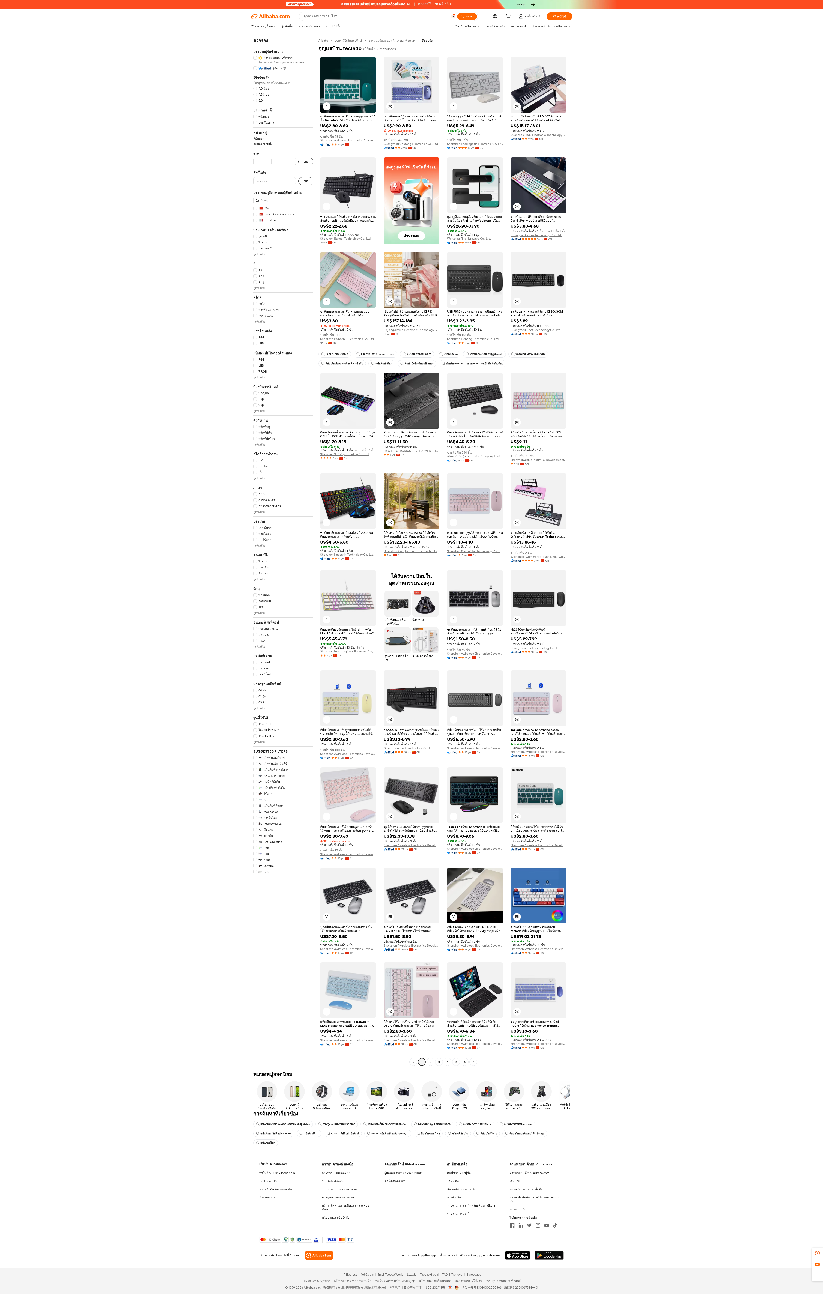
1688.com (367, 1274)
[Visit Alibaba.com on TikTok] (555, 1225)
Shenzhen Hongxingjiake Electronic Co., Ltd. (348, 651)
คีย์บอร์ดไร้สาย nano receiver (378, 354)
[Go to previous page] (413, 1062)
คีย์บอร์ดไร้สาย (489, 1133)
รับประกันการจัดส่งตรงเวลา (340, 1189)
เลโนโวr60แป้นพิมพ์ (337, 354)
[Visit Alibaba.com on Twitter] (529, 1225)
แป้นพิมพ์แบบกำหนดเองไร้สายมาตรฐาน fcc (285, 1124)
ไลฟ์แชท (453, 1181)
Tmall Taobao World (390, 1274)
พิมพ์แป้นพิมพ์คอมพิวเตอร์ (419, 363)
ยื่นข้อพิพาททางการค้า (461, 1189)
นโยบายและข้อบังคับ (336, 1217)
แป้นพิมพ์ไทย (267, 1142)
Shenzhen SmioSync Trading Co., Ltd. (344, 454)
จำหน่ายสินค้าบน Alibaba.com (529, 1173)
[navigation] (283, 551)
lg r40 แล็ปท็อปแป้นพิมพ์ (345, 1133)
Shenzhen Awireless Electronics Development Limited (348, 140)
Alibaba (323, 40)
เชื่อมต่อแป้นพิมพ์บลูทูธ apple (486, 354)
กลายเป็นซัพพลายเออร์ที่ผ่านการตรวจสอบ (534, 1199)
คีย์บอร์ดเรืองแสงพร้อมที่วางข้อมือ (344, 363)
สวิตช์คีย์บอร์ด (460, 1133)
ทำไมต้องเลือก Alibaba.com (277, 1173)
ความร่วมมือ (518, 1209)
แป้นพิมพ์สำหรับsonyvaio (518, 1124)
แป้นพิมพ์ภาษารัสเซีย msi (477, 1124)
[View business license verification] (450, 1287)
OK (306, 162)
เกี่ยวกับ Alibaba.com (273, 1164)
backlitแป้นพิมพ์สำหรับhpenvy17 (389, 1133)
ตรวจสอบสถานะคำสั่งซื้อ (526, 1189)
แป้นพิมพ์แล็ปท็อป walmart (275, 1133)
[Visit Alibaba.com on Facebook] (512, 1225)
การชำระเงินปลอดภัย (336, 1173)
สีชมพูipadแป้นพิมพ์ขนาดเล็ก (339, 1124)
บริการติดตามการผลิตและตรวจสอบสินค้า (345, 1207)
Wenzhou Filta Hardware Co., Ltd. (469, 238)
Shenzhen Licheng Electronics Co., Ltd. (473, 339)
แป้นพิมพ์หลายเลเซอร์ (419, 354)
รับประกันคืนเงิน (333, 1181)
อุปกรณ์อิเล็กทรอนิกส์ (348, 40)
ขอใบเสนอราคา (395, 1181)
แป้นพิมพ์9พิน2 (383, 363)
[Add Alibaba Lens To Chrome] (319, 1255)
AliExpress (350, 1274)
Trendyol (457, 1274)
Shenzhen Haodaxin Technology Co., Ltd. (347, 554)
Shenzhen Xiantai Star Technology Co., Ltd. (475, 551)
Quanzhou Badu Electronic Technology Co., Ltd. (538, 135)
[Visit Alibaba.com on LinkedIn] (520, 1225)
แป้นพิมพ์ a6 (451, 354)
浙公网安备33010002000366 (481, 1287)
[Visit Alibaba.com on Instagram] (538, 1225)
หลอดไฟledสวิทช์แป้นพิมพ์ (530, 354)
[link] (817, 1253)
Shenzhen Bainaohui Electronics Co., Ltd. (347, 339)
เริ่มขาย (515, 1181)
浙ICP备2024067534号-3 (521, 1287)
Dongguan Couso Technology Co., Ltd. (536, 235)
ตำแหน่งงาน (267, 1197)
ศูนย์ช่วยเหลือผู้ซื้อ (459, 1173)
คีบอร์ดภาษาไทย (430, 1133)
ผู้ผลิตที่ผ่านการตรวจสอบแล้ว (403, 1173)
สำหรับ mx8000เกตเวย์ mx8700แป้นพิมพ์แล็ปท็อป (474, 363)
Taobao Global (429, 1274)
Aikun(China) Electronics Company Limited (475, 456)
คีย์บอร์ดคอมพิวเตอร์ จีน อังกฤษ (526, 1133)
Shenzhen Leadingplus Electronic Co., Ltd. (475, 144)
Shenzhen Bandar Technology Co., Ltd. (345, 238)
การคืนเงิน (454, 1197)
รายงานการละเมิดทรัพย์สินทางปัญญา (472, 1205)
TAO (445, 1274)
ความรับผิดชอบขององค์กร (276, 1189)
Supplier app (427, 1255)
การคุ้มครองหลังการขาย (338, 1197)
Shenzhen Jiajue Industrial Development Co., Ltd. (538, 459)
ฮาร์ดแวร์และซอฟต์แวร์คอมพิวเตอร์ (392, 40)
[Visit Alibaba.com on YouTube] (546, 1225)
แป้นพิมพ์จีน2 (311, 1133)
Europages (474, 1274)
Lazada (411, 1274)
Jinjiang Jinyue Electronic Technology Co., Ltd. (411, 330)
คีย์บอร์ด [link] (427, 40)
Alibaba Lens (274, 1255)
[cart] (509, 17)
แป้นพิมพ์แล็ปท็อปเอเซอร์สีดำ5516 (387, 1124)
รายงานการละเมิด (459, 1213)
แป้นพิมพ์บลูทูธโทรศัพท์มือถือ (434, 1124)
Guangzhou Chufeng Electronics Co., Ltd (411, 144)
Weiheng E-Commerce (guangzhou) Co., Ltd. (538, 556)
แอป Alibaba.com (488, 1255)
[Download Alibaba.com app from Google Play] (549, 1255)
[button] (452, 16)
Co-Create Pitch (270, 1181)
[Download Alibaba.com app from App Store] (517, 1255)
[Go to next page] (473, 1062)
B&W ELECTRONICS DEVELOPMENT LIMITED (411, 450)
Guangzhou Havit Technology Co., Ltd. (536, 330)
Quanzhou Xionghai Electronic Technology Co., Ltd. (411, 551)
